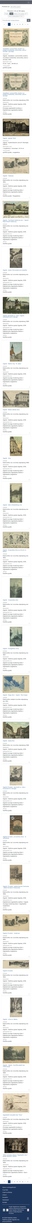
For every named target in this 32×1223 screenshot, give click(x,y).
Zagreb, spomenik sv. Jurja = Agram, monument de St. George (13, 316)
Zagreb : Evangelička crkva (11, 648)
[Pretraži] (28, 20)
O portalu (5, 1190)
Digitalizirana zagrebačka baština (12, 110)
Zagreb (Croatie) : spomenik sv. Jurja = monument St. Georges (14, 788)
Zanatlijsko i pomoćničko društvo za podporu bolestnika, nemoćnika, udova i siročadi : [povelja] (14, 50)
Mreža (15, 13)
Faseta (6, 13)
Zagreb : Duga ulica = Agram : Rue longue (15, 695)
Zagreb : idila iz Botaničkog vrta (12, 505)
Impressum (5, 1200)
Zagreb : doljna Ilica (8, 741)
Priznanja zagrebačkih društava (12, 108)
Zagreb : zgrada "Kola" (9, 138)
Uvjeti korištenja (7, 1192)
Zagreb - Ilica (7, 458)
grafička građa (7, 67)
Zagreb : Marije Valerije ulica (11, 409)
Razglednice (16, 196)
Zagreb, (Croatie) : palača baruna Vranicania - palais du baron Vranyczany (16, 887)
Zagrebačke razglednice (10, 239)
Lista (11, 13)
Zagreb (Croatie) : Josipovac (11, 933)
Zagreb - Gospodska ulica (10, 600)
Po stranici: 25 (22, 13)
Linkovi (4, 1195)
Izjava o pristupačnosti (9, 1187)
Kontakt (4, 1202)
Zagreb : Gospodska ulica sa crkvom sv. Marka (14, 550)
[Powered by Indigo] (28, 1218)
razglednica (16, 152)
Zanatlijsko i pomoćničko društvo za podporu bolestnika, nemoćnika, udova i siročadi (14, 94)
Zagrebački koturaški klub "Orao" (12, 1115)
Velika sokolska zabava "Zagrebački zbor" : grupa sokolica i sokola (15, 1155)
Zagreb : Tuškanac (8, 176)
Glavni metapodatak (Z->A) (15, 16)
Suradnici (5, 1197)
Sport (25, 1172)
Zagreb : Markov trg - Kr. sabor (12, 363)
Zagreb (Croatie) (8, 970)
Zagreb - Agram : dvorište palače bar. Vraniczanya (14, 1065)
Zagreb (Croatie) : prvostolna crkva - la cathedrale (14, 837)
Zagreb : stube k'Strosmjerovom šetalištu (15, 270)
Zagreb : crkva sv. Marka (10, 1019)
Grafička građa (16, 6)
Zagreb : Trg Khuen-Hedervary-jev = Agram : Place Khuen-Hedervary (16, 220)
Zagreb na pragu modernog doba (12, 190)
